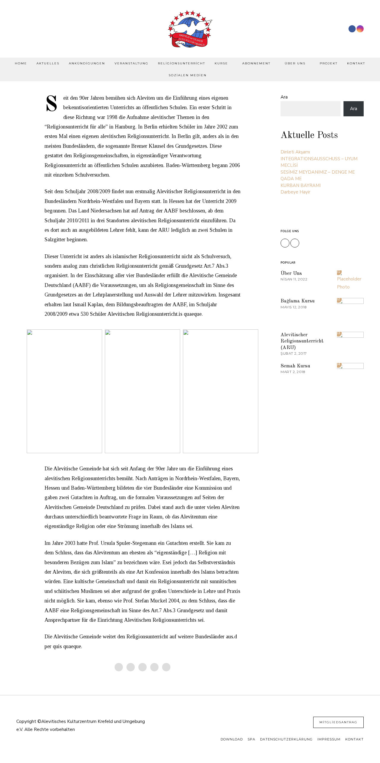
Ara (284, 97)
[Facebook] (352, 28)
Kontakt (356, 63)
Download (232, 739)
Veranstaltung (131, 63)
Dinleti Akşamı (295, 152)
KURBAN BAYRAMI (301, 185)
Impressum (329, 739)
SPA (251, 739)
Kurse (221, 63)
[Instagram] (360, 28)
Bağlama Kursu (298, 301)
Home (21, 63)
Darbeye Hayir (295, 192)
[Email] (166, 667)
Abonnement (256, 63)
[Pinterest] (142, 667)
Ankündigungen (87, 63)
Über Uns (295, 63)
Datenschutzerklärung (286, 739)
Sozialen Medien (188, 75)
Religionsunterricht (181, 63)
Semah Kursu (295, 366)
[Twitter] (130, 667)
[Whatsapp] (154, 667)
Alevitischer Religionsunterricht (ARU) (302, 341)
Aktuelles (48, 63)
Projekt (329, 63)
